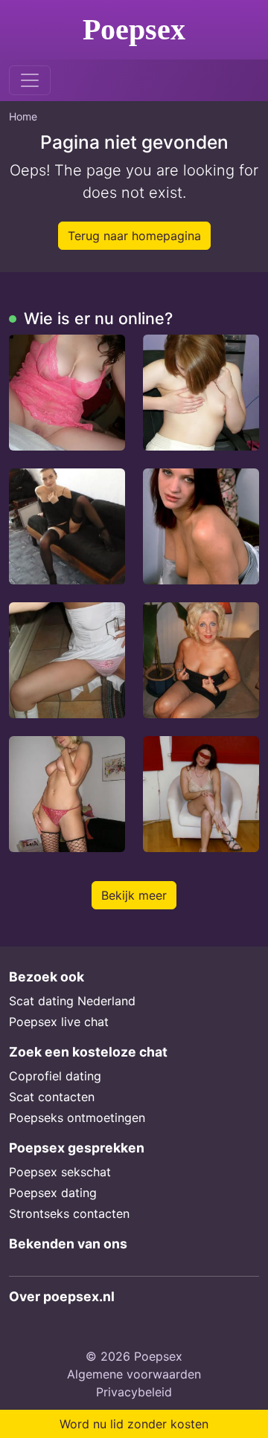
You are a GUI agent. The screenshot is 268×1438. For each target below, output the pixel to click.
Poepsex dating (53, 1192)
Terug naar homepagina (134, 235)
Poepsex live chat (59, 1021)
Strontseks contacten (69, 1213)
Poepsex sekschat (60, 1171)
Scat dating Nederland (72, 1000)
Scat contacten (52, 1096)
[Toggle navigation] (30, 80)
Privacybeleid (134, 1391)
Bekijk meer (134, 895)
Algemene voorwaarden (134, 1374)
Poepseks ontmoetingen (77, 1117)
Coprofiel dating (55, 1075)
